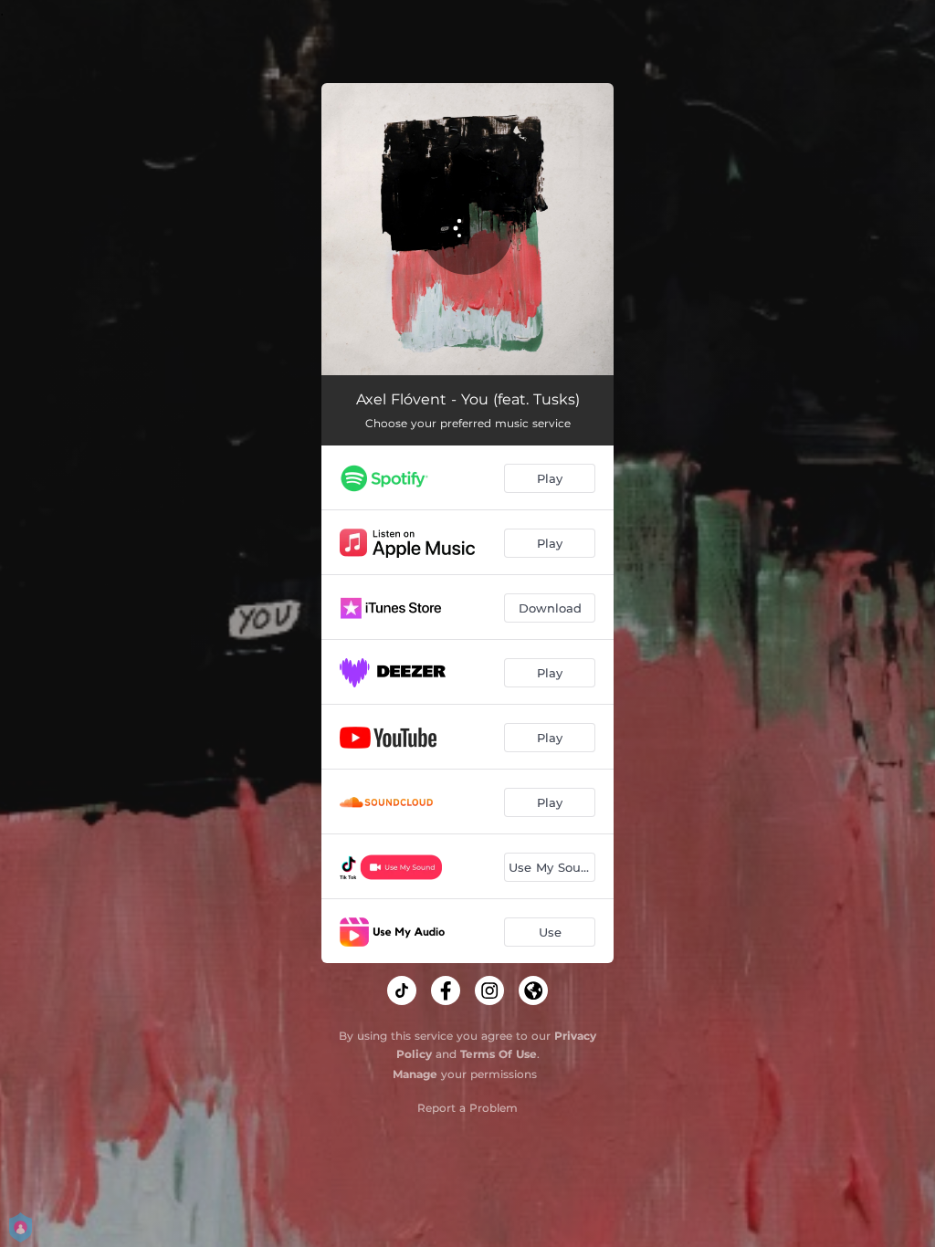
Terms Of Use (498, 1054)
